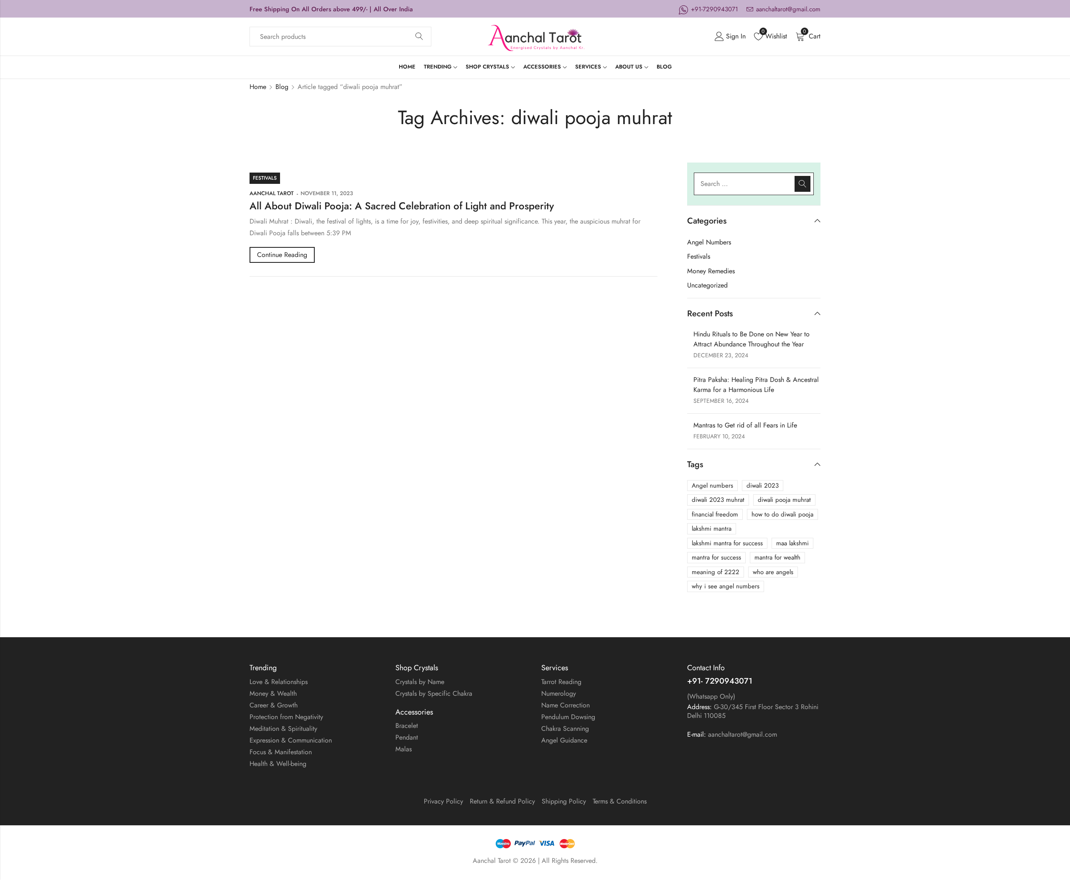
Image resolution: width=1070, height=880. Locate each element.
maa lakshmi (792, 543)
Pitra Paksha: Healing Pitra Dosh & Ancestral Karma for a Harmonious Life (756, 384)
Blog (281, 87)
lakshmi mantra (711, 528)
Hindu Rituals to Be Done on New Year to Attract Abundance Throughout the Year (751, 339)
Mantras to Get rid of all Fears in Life (745, 425)
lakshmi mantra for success (727, 543)
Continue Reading (282, 254)
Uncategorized (707, 285)
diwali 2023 (762, 485)
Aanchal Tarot (272, 193)
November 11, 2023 (327, 193)
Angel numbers (712, 485)
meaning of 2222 (715, 572)
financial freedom (715, 514)
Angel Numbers (709, 242)
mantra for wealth (777, 557)
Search (419, 36)
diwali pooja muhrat (784, 499)
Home (258, 87)
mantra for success (716, 557)
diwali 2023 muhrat (718, 499)
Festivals (265, 178)
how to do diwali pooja (782, 514)
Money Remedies (711, 271)
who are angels (773, 572)
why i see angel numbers (725, 586)
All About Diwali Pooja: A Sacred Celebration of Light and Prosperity (402, 205)
